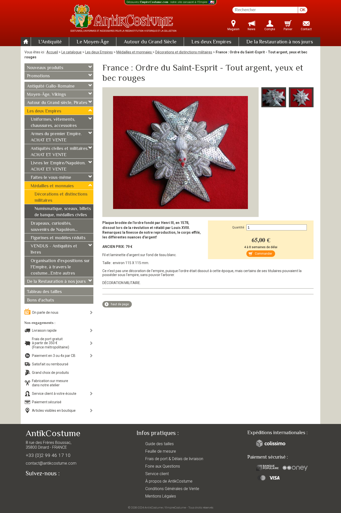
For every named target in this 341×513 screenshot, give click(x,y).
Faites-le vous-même (51, 177)
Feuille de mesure (160, 451)
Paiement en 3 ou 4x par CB (53, 356)
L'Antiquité (50, 42)
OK (303, 10)
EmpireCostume (175, 507)
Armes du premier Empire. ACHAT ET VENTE (56, 137)
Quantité (238, 227)
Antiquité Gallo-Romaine (51, 86)
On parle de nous (45, 312)
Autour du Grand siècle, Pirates (57, 103)
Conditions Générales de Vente (172, 488)
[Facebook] (38, 485)
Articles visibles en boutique (54, 410)
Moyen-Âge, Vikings (46, 94)
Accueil (52, 52)
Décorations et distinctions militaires (183, 52)
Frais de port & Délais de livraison (174, 458)
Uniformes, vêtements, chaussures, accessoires (54, 122)
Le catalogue (71, 52)
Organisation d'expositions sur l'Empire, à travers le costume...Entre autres (60, 267)
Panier (288, 29)
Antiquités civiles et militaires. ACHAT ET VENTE (59, 152)
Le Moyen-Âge (93, 42)
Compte (269, 29)
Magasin (233, 29)
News (251, 29)
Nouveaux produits (45, 68)
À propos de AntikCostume (168, 481)
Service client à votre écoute (54, 394)
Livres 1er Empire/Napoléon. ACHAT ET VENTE (58, 166)
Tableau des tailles (44, 292)
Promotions (38, 76)
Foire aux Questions (162, 466)
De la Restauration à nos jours (279, 42)
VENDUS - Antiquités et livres (54, 249)
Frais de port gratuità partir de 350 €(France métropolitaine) (50, 343)
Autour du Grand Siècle (150, 42)
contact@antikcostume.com (51, 463)
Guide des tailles (159, 443)
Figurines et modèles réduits (58, 238)
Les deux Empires (211, 42)
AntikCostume (154, 507)
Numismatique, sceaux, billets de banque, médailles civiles (62, 212)
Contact (306, 29)
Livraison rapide (44, 330)
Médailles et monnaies (134, 52)
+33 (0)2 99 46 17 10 (48, 455)
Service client (157, 473)
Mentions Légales (160, 496)
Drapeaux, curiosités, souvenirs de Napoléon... (54, 226)
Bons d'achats (40, 300)
